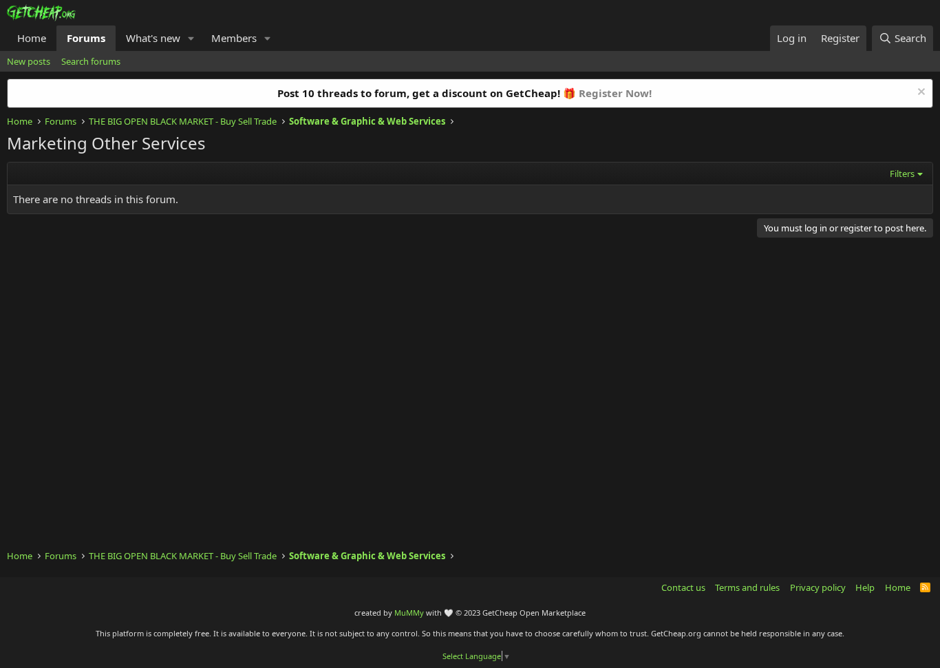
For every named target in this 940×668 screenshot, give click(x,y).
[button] (191, 38)
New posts (28, 61)
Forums (86, 38)
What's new (153, 38)
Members (234, 38)
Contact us (683, 587)
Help (865, 587)
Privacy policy (818, 587)
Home (31, 38)
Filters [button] (902, 173)
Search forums (90, 61)
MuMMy (409, 612)
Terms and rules (747, 587)
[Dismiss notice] (920, 93)
